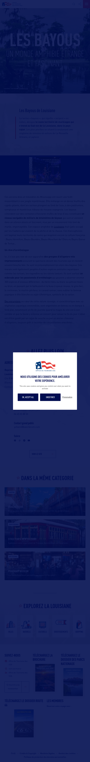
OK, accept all (28, 397)
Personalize (67, 397)
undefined (50, 397)
